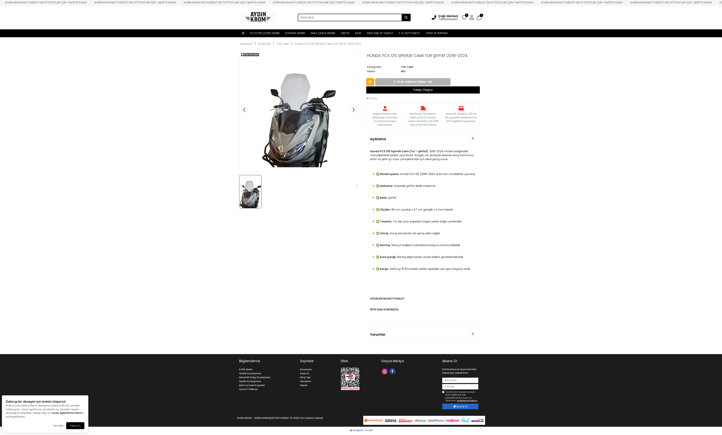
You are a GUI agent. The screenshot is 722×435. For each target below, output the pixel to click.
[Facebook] (393, 371)
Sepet (303, 385)
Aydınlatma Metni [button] (467, 400)
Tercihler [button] (58, 425)
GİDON (345, 33)
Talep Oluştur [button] (423, 90)
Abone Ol (462, 406)
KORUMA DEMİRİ (295, 33)
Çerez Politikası (248, 389)
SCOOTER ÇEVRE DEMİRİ (265, 33)
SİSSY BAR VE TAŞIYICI (380, 33)
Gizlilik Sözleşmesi (250, 373)
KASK (358, 33)
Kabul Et (75, 425)
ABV (403, 71)
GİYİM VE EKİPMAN (437, 33)
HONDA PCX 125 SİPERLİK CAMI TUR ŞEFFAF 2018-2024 (327, 44)
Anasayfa (246, 44)
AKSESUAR (264, 44)
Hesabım (305, 381)
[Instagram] (385, 371)
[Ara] (406, 17)
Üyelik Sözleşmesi (250, 381)
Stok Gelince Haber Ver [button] (414, 82)
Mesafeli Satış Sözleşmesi (255, 377)
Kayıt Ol (304, 373)
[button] (479, 17)
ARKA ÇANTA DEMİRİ (323, 33)
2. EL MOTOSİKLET (409, 33)
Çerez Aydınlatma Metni (66, 412)
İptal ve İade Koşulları (252, 385)
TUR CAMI (282, 44)
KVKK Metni (246, 369)
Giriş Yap (305, 377)
